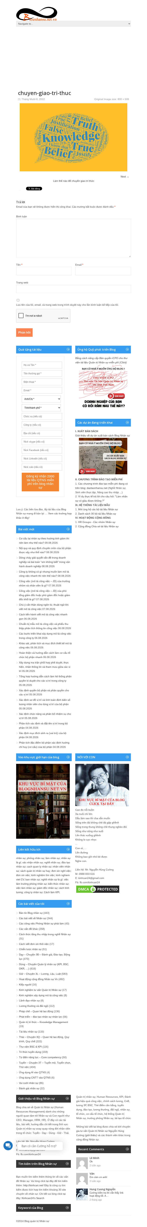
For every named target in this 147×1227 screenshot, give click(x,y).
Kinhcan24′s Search (33, 1198)
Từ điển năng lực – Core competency (40, 1057)
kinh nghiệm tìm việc (42, 875)
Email (79, 264)
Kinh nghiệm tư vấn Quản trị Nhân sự (40, 989)
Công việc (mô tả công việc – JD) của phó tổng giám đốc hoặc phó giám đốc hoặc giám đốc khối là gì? (44, 595)
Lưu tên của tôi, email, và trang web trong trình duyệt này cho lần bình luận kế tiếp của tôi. (67, 304)
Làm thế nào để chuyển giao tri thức (73, 180)
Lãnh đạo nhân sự (29, 1000)
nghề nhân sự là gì (52, 879)
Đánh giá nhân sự (29, 1088)
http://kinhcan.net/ (33, 1185)
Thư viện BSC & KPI (30, 1046)
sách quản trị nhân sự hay (35, 870)
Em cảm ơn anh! (98, 1177)
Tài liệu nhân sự (28, 1031)
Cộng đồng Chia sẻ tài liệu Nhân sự (98, 526)
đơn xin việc (23, 875)
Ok (91, 1161)
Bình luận (21, 216)
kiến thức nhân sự (58, 883)
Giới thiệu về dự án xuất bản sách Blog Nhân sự (102, 435)
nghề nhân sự (52, 862)
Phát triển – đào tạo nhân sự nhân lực (40, 1016)
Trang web (22, 282)
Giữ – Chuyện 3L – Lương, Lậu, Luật (40, 973)
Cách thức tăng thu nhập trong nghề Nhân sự (45, 934)
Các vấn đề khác (28, 928)
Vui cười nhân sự (28, 1083)
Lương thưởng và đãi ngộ (33, 1005)
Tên (19, 264)
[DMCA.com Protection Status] (97, 892)
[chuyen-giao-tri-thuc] (73, 170)
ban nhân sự (32, 879)
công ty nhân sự (33, 892)
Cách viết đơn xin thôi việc (34, 944)
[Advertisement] (73, 56)
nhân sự (20, 858)
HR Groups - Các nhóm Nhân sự (96, 522)
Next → (125, 176)
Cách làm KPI (51, 892)
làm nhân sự (53, 858)
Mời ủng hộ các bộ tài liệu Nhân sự (98, 509)
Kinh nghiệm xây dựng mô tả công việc (41, 995)
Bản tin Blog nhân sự (31, 912)
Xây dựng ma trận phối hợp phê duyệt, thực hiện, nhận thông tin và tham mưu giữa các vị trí (44, 667)
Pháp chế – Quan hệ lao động (36, 1011)
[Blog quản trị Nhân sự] (36, 13)
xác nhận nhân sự (32, 862)
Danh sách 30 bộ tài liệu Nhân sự (97, 513)
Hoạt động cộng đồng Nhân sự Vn (38, 979)
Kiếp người (25, 984)
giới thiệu (91, 1135)
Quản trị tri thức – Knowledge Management (43, 1022)
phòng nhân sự (35, 858)
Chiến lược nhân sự (30, 949)
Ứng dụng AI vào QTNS (32, 1072)
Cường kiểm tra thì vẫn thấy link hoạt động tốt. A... (107, 1194)
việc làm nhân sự (25, 887)
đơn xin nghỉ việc (61, 870)
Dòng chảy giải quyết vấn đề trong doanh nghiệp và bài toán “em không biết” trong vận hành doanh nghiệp (44, 562)
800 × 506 (123, 99)
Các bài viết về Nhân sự (32, 918)
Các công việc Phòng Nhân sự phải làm (41, 923)
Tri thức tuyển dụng (30, 1051)
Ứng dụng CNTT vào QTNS (35, 1077)
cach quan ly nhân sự (39, 866)
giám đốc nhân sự (47, 887)
